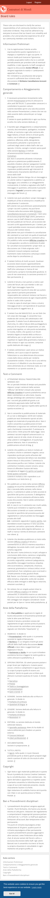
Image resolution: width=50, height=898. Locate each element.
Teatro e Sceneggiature (19, 686)
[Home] (3, 9)
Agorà (11, 753)
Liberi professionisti (17, 738)
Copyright (7, 873)
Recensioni (13, 717)
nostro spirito (36, 521)
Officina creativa (21, 542)
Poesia (12, 684)
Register (38, 2)
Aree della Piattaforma (12, 870)
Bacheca (22, 151)
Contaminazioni (15, 689)
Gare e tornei (14, 692)
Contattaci (11, 156)
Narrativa (13, 681)
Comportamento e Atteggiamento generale (20, 865)
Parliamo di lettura (17, 715)
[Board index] (3, 3)
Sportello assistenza (17, 727)
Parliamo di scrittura (17, 702)
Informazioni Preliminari (13, 862)
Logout (29, 2)
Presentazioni (19, 101)
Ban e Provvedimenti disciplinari (16, 875)
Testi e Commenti (10, 867)
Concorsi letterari (16, 735)
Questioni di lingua (17, 704)
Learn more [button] (37, 887)
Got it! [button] (12, 894)
